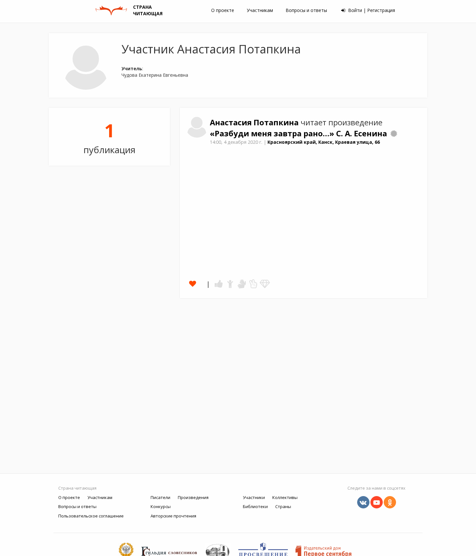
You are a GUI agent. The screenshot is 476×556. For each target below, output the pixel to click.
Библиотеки (255, 506)
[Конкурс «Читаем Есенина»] (394, 133)
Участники (254, 497)
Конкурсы (161, 506)
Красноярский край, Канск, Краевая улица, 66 (323, 142)
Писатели (160, 497)
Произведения (193, 497)
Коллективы (285, 497)
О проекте (222, 10)
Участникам (260, 10)
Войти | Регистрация (371, 10)
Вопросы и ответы (306, 10)
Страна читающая (77, 488)
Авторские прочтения (173, 516)
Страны (283, 506)
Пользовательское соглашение (91, 516)
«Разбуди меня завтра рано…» (273, 133)
